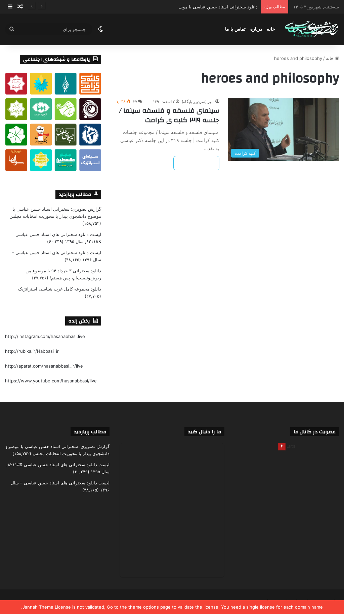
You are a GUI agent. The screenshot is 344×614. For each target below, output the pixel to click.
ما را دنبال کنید (204, 431)
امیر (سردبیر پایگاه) (198, 101)
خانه (271, 29)
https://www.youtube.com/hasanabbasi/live (51, 380)
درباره (256, 29)
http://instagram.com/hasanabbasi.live (45, 336)
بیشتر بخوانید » (196, 163)
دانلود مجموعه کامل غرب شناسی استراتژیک (59, 289)
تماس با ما (235, 29)
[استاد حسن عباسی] (311, 29)
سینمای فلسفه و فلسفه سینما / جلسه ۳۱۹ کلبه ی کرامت (169, 115)
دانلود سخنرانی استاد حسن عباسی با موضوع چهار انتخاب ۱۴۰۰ (199, 6)
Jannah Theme (38, 607)
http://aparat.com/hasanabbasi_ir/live (44, 366)
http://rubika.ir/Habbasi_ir (32, 351)
